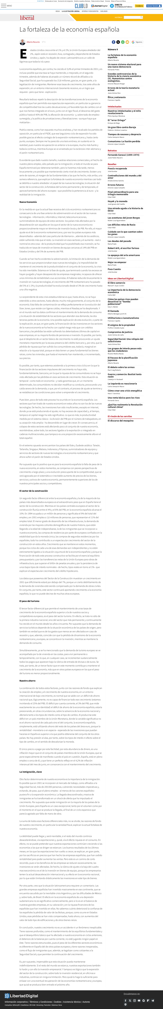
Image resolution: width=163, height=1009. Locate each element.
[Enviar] (123, 42)
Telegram (153, 1000)
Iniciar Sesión (152, 6)
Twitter (130, 1000)
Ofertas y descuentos (90, 11)
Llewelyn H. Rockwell (125, 377)
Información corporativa (16, 1001)
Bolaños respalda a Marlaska (82, 1)
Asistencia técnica (72, 1001)
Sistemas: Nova (57, 1005)
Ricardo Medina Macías (125, 351)
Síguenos (139, 42)
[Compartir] (113, 42)
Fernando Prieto (124, 67)
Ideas (58, 11)
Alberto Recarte (122, 58)
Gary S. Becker (123, 303)
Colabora (139, 6)
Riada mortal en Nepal (97, 1)
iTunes (125, 1004)
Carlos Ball (124, 292)
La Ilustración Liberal (71, 11)
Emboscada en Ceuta (51, 1)
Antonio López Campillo (125, 234)
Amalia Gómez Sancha (124, 178)
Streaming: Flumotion (43, 1005)
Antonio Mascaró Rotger (124, 79)
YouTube (139, 1000)
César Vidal (123, 194)
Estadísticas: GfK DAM (28, 1005)
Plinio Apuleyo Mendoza (124, 113)
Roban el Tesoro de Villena (118, 1)
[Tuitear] (118, 42)
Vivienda (107, 1)
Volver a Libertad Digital (99, 6)
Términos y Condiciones (40, 1001)
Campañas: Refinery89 (12, 1005)
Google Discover (143, 1000)
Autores (86, 1001)
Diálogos (103, 11)
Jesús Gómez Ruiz (123, 90)
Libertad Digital (64, 995)
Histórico (118, 17)
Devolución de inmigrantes (65, 1)
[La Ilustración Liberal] (81, 5)
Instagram (134, 1000)
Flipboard (148, 1000)
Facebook (125, 1000)
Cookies (57, 1001)
